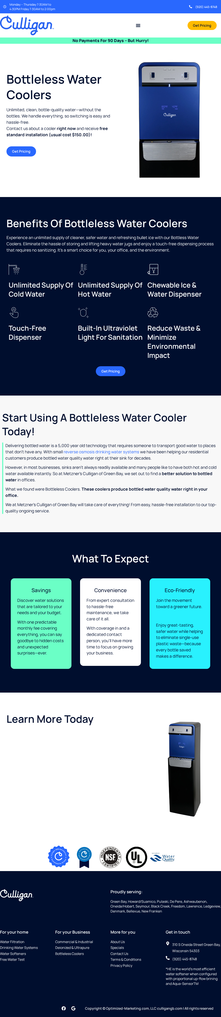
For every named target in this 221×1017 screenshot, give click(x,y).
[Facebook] (63, 1008)
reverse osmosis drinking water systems (101, 452)
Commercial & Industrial (74, 941)
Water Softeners (13, 953)
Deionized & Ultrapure (72, 947)
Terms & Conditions (125, 959)
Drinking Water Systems (19, 947)
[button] (138, 25)
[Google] (73, 1008)
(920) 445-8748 (206, 7)
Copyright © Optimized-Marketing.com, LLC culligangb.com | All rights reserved (149, 1008)
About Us (117, 941)
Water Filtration (12, 941)
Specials (117, 947)
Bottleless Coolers (69, 953)
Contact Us (119, 953)
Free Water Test (12, 959)
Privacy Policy (121, 965)
